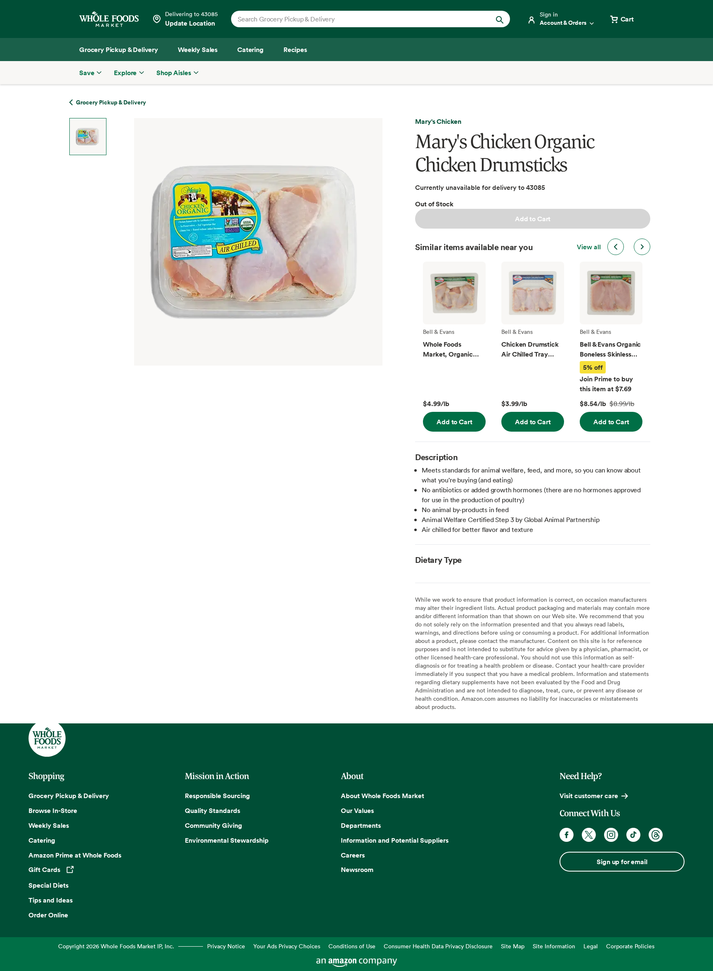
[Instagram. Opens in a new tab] (611, 835)
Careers (353, 855)
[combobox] (357, 19)
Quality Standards (212, 810)
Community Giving (213, 825)
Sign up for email (622, 861)
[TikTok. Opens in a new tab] (633, 835)
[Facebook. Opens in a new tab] (567, 835)
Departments (361, 825)
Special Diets (48, 885)
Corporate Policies (630, 946)
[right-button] (642, 247)
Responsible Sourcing (217, 795)
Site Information (554, 946)
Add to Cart (532, 218)
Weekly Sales (48, 825)
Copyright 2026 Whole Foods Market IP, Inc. (116, 946)
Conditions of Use (351, 946)
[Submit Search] (499, 19)
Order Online (48, 914)
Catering (41, 840)
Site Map (512, 946)
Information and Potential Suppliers (395, 840)
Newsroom (357, 869)
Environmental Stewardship (227, 840)
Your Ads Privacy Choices (286, 946)
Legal (590, 946)
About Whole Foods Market (382, 795)
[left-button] (615, 247)
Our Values (357, 810)
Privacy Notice (226, 946)
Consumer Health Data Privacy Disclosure (438, 946)
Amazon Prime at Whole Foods (74, 855)
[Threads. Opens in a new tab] (656, 835)
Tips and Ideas (50, 900)
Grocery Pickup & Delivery (68, 795)
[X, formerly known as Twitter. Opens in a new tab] (589, 835)
